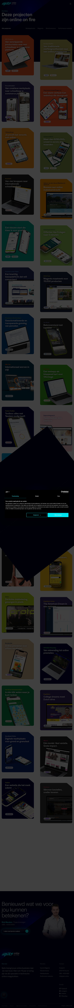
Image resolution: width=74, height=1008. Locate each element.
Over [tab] (58, 496)
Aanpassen (36, 515)
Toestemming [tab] (15, 496)
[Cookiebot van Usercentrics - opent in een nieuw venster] (62, 492)
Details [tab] (37, 496)
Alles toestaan (58, 515)
